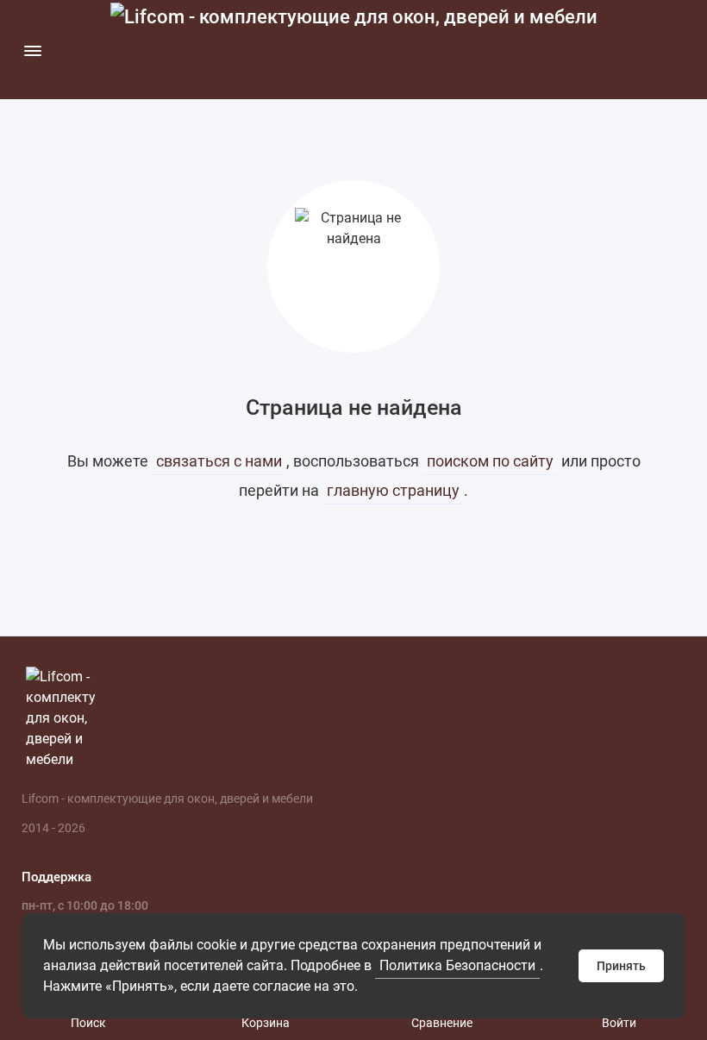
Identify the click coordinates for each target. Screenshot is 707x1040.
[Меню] (32, 49)
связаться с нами (219, 461)
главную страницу (393, 490)
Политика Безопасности (457, 965)
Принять (621, 966)
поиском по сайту (490, 461)
